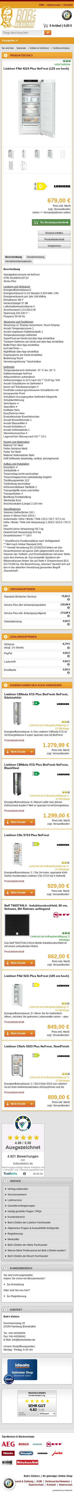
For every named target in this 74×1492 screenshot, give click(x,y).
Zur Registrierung (16, 1296)
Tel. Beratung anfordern (54, 222)
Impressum (54, 5)
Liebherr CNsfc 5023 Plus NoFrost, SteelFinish (36, 1046)
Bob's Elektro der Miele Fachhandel (27, 1244)
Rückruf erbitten (54, 233)
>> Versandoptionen (51, 212)
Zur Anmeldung (15, 1284)
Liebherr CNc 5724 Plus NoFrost (26, 835)
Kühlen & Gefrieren (39, 48)
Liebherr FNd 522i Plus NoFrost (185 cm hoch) (36, 976)
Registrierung (15, 1233)
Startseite (21, 48)
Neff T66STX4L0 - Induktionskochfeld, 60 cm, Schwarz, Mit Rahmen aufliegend (36, 907)
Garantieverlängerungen (21, 1205)
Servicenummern (17, 1194)
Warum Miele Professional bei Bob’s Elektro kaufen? (37, 1250)
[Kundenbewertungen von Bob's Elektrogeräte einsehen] (37, 1403)
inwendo (68, 1490)
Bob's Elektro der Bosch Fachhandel (28, 1256)
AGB (39, 1481)
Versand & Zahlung (22, 1481)
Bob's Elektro (18, 16)
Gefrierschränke (61, 48)
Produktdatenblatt (54, 239)
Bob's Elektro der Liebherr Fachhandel (29, 1222)
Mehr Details (18, 751)
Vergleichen (54, 245)
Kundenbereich (16, 1217)
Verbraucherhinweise (57, 1481)
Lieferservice (15, 1200)
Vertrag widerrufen (18, 1189)
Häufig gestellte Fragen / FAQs (25, 1211)
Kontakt (68, 5)
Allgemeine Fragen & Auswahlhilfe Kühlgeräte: (34, 1228)
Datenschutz (36, 1484)
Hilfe (41, 5)
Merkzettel (13, 1239)
